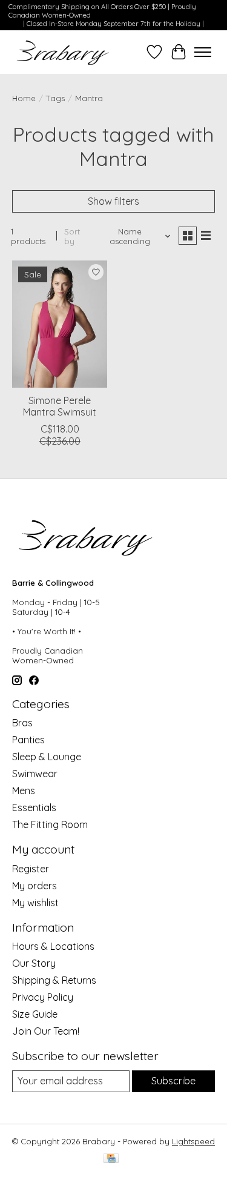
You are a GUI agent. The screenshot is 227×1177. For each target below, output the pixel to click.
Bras (22, 723)
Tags (55, 98)
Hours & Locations (53, 946)
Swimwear (35, 774)
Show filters (113, 201)
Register (30, 869)
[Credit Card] (111, 1159)
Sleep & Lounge (46, 757)
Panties (28, 740)
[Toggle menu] (203, 52)
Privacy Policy (42, 997)
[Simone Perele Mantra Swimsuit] (59, 323)
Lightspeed (193, 1141)
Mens (23, 790)
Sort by (72, 236)
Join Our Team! (45, 1031)
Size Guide (35, 1014)
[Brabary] (63, 52)
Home (24, 98)
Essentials (34, 807)
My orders (34, 886)
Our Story (34, 963)
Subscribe (173, 1081)
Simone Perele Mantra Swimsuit (59, 406)
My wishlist (35, 903)
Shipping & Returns (54, 980)
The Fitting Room (50, 824)
